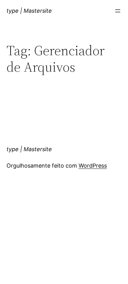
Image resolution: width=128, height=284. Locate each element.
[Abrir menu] (117, 11)
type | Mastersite (29, 10)
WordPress (93, 165)
